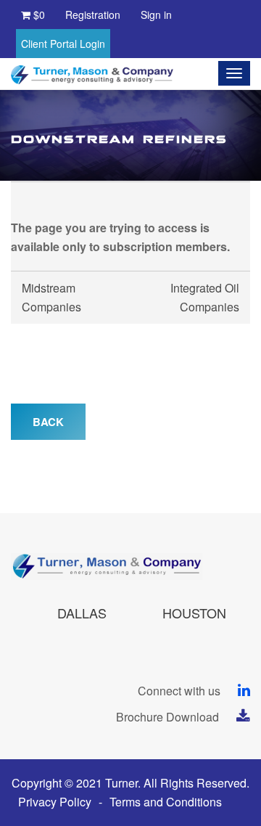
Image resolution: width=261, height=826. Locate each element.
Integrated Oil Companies (204, 297)
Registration (92, 14)
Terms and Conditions (165, 801)
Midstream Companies (51, 297)
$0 (37, 14)
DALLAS (82, 612)
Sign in (156, 14)
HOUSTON (194, 612)
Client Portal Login (63, 43)
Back (48, 422)
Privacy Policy (54, 801)
